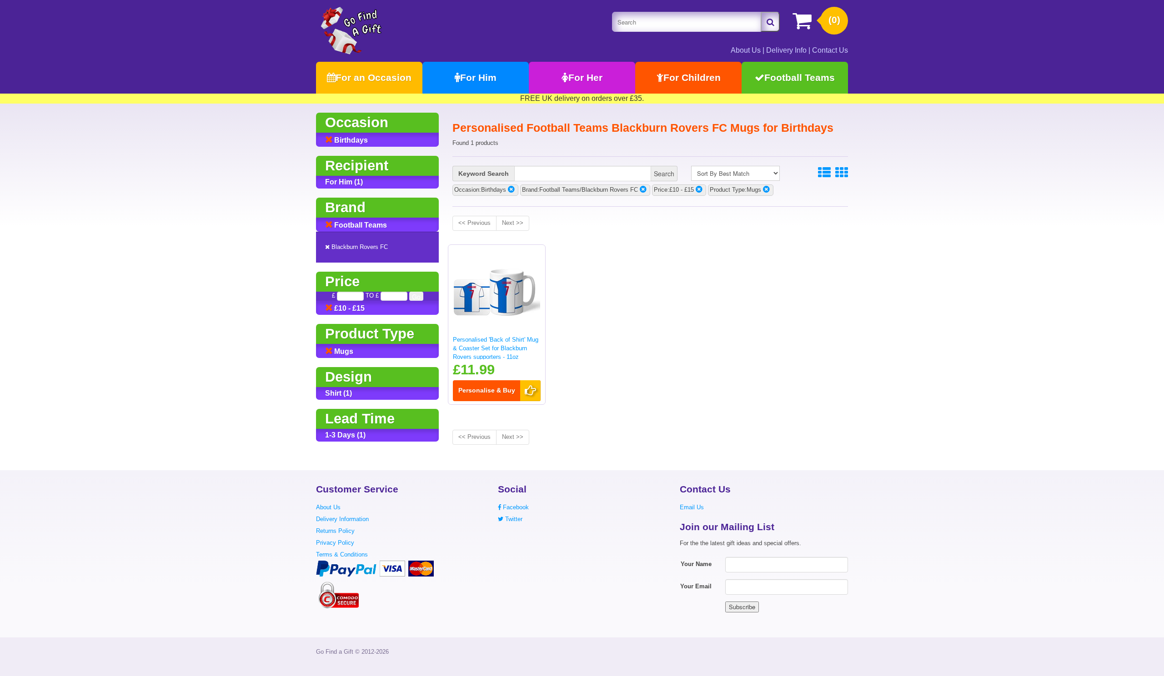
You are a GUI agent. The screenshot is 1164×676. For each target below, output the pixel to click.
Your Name (696, 564)
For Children (692, 77)
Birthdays (350, 140)
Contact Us (830, 50)
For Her (585, 77)
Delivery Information (342, 519)
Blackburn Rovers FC (359, 247)
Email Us (692, 507)
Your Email (696, 586)
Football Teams (799, 77)
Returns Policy (335, 530)
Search (664, 173)
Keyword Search (483, 173)
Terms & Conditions (342, 554)
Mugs (342, 351)
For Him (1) (344, 182)
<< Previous (474, 222)
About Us (746, 50)
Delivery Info (786, 50)
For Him (478, 77)
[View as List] (824, 173)
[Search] (770, 22)
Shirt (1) (338, 393)
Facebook (515, 507)
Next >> (512, 222)
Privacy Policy (335, 542)
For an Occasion (373, 77)
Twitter (512, 519)
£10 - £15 (348, 308)
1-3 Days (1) (345, 435)
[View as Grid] (841, 173)
